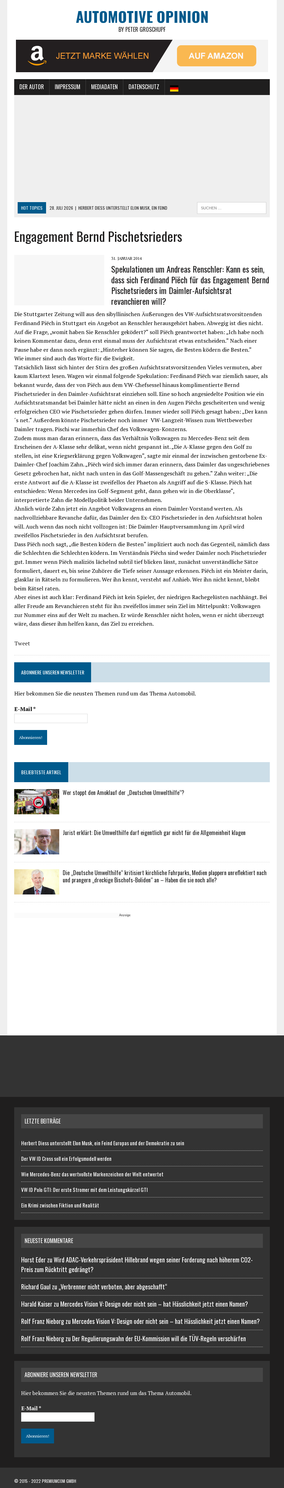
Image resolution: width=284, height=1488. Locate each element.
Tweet (22, 643)
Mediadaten (104, 87)
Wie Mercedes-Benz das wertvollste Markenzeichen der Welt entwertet (92, 1174)
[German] (174, 87)
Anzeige (125, 915)
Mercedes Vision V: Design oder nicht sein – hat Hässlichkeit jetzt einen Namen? (154, 1303)
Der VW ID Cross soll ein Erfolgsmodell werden (66, 1158)
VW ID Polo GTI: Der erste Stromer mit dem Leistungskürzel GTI (84, 1189)
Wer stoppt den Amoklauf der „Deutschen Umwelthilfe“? (123, 792)
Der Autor (31, 87)
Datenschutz (143, 87)
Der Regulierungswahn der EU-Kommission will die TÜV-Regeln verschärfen (159, 1338)
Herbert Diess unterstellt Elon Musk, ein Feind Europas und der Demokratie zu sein (102, 1143)
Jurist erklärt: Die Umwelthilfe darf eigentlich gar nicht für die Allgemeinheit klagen (154, 832)
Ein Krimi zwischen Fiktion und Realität (60, 1205)
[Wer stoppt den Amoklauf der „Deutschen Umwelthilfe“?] (36, 810)
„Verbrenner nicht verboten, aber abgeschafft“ (113, 1286)
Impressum (67, 87)
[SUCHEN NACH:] (231, 207)
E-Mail (25, 709)
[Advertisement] (142, 150)
